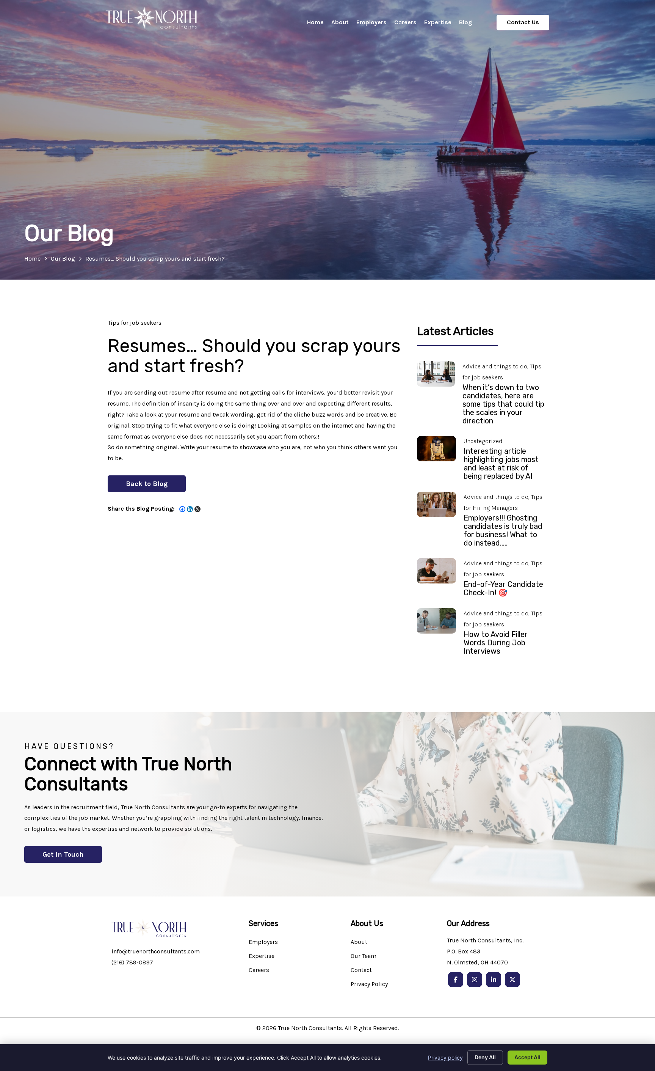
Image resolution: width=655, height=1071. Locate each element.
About (359, 942)
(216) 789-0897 (132, 962)
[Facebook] (182, 509)
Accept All (527, 1057)
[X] (197, 509)
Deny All (485, 1057)
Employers (263, 942)
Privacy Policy (369, 984)
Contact (361, 970)
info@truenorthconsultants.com (155, 951)
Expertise (261, 956)
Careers (259, 970)
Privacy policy (445, 1057)
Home (32, 258)
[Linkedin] (190, 509)
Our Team (363, 956)
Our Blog (63, 258)
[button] (147, 483)
